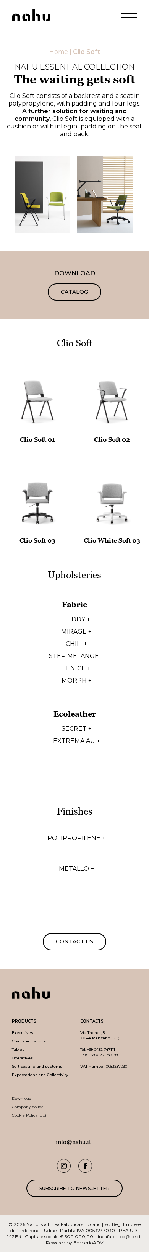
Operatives (22, 1057)
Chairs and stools (29, 1041)
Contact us (74, 941)
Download (21, 1098)
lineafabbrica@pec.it (119, 1236)
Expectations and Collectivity (40, 1074)
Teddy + (76, 619)
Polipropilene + (76, 838)
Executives (22, 1032)
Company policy (27, 1106)
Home (58, 51)
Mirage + (76, 632)
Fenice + (76, 668)
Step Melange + (76, 656)
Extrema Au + (76, 741)
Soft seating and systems (37, 1066)
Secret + (77, 729)
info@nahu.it (73, 1142)
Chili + (76, 644)
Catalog (74, 291)
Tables (18, 1049)
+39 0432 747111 (101, 1049)
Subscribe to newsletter (74, 1188)
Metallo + (76, 869)
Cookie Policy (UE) (29, 1115)
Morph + (77, 681)
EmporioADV (88, 1242)
